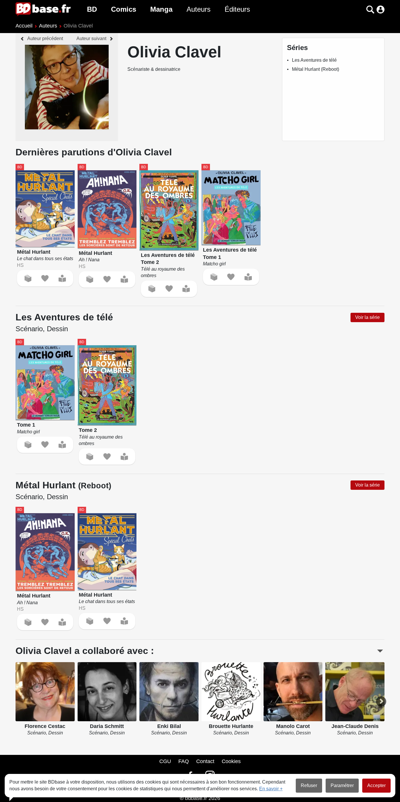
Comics (123, 9)
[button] (360, 9)
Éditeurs (237, 9)
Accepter (376, 785)
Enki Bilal (169, 726)
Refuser (309, 785)
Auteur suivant (91, 38)
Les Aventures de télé (314, 60)
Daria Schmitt (107, 726)
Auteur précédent (45, 38)
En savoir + (271, 788)
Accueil (24, 26)
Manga (161, 9)
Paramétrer (342, 785)
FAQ (183, 761)
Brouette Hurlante (231, 726)
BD (92, 9)
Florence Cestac (45, 726)
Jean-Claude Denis (355, 726)
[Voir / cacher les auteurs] (380, 651)
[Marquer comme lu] (62, 278)
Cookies (231, 761)
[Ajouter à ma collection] (28, 278)
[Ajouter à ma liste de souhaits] (45, 278)
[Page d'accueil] (43, 9)
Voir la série (367, 317)
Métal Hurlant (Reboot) (315, 69)
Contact (205, 761)
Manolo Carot (293, 726)
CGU (165, 761)
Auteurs (199, 9)
